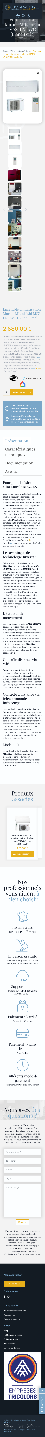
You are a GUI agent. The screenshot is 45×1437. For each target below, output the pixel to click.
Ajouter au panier (20, 392)
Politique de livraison (13, 1335)
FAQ (6, 1330)
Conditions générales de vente (33, 1426)
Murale (28, 51)
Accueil (6, 51)
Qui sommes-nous (12, 1319)
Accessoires (9, 1315)
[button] (38, 73)
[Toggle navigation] (37, 8)
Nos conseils (9, 1344)
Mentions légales (21, 1426)
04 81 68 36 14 (13, 1284)
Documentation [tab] (19, 462)
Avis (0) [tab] (11, 471)
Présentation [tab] (16, 440)
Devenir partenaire (12, 1348)
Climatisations (17, 51)
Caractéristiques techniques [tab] (20, 451)
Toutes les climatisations (15, 1311)
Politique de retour (12, 1339)
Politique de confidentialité (9, 1426)
